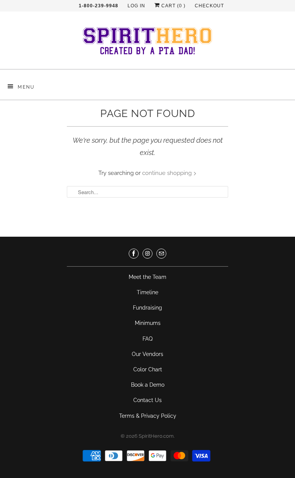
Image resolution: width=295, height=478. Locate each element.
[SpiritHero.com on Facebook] (134, 254)
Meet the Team (147, 277)
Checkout (209, 5)
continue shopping (167, 173)
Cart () (173, 5)
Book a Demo (147, 385)
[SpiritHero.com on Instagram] (147, 254)
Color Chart (147, 369)
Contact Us (147, 400)
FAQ (147, 339)
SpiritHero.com (156, 436)
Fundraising (147, 308)
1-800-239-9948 (98, 5)
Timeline (147, 292)
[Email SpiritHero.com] (161, 254)
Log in (136, 5)
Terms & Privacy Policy (147, 416)
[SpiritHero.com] (147, 43)
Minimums (148, 323)
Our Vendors (147, 354)
